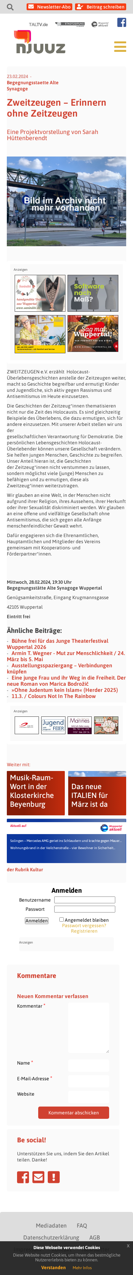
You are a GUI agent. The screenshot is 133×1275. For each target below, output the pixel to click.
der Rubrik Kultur (25, 869)
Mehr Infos (82, 1267)
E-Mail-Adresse (34, 1078)
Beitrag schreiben (105, 7)
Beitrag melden (54, 1177)
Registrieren (84, 931)
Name (25, 1062)
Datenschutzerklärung (51, 1237)
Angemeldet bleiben (87, 920)
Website (25, 1094)
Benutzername (35, 900)
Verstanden (53, 1267)
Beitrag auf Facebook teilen (23, 1177)
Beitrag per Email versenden (38, 1177)
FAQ (82, 1225)
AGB (94, 1237)
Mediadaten (51, 1225)
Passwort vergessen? (84, 925)
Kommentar (31, 1006)
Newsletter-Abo (54, 7)
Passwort (35, 909)
